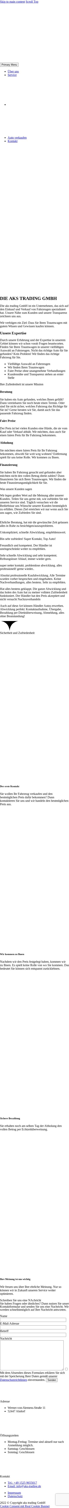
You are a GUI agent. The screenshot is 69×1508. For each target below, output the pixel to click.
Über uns (13, 71)
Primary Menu (9, 64)
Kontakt (12, 141)
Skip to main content (12, 1)
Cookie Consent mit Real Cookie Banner (25, 1506)
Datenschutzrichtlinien (13, 1379)
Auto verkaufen (17, 137)
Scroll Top (32, 1)
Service (12, 75)
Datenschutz (15, 1496)
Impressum (14, 1492)
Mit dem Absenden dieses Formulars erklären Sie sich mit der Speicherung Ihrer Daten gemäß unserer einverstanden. (32, 1376)
